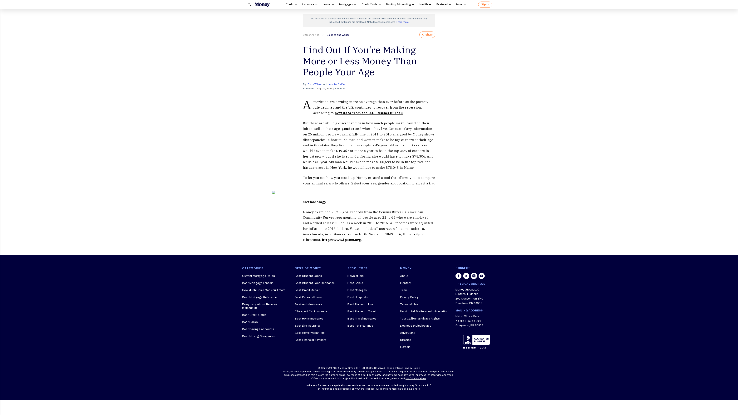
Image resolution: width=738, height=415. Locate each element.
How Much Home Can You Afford (263, 290)
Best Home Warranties (310, 332)
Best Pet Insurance (360, 325)
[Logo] (262, 4)
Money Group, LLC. (350, 368)
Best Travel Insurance (361, 318)
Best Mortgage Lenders (258, 283)
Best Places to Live (360, 304)
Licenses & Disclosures (415, 325)
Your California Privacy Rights (420, 318)
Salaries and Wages (338, 35)
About (404, 276)
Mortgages (346, 4)
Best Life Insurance (308, 325)
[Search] (249, 4)
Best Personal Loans (309, 297)
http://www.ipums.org (341, 240)
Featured (442, 4)
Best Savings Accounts (258, 329)
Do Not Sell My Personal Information (424, 311)
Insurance (308, 4)
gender (348, 129)
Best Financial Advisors (310, 340)
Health (424, 4)
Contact (406, 283)
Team (403, 290)
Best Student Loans (308, 276)
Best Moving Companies (258, 336)
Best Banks (250, 322)
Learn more (402, 22)
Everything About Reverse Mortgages (259, 306)
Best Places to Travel (361, 311)
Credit (289, 4)
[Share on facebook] (458, 276)
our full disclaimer (416, 378)
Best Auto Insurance (308, 304)
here (417, 389)
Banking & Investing (398, 4)
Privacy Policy (409, 297)
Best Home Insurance (309, 318)
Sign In (485, 4)
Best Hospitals (357, 297)
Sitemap (405, 340)
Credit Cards (369, 4)
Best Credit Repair (307, 290)
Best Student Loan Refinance (315, 283)
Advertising (408, 332)
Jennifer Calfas (336, 84)
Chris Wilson (315, 84)
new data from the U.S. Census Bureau (369, 113)
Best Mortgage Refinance (259, 297)
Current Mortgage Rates (258, 276)
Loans (327, 4)
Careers (405, 347)
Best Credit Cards (254, 315)
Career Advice (311, 35)
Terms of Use (409, 304)
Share (429, 34)
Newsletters (355, 276)
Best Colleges (357, 290)
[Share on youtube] (482, 276)
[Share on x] (466, 276)
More (459, 4)
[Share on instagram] (474, 276)
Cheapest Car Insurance (311, 311)
